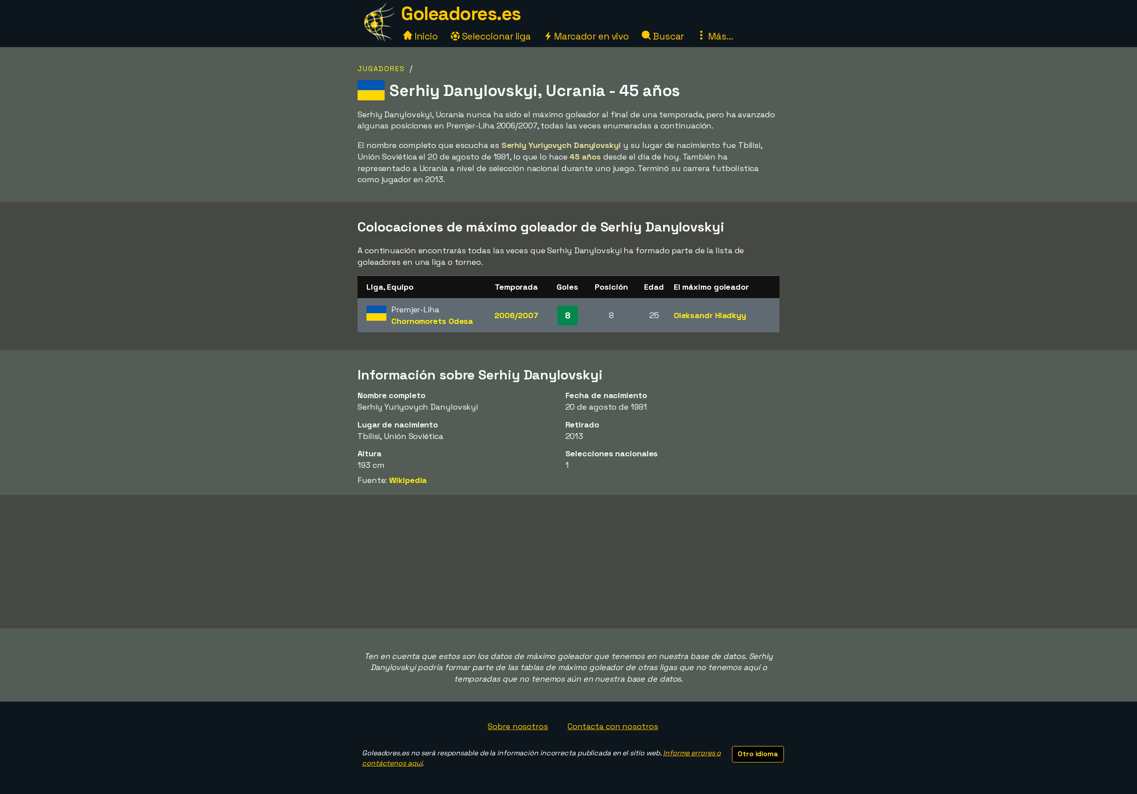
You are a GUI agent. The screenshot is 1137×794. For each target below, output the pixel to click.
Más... (719, 36)
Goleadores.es (461, 13)
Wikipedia (408, 480)
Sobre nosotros (518, 726)
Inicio (424, 36)
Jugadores (381, 68)
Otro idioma (758, 753)
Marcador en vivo (590, 36)
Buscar (667, 36)
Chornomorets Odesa (432, 321)
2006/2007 (516, 315)
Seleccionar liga (495, 36)
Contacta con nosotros (613, 726)
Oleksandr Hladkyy (710, 315)
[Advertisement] (568, 561)
